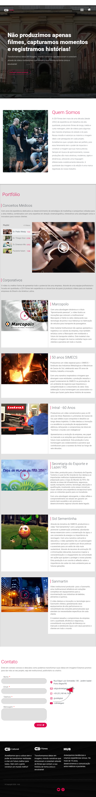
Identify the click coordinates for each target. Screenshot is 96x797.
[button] (82, 10)
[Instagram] (63, 789)
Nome (6, 677)
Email (6, 687)
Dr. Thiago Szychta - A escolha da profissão (19, 238)
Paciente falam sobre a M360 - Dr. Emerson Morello (19, 251)
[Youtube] (58, 789)
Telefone (7, 697)
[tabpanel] (63, 247)
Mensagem (8, 707)
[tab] (16, 232)
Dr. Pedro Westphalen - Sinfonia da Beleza (19, 232)
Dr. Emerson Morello (19, 244)
